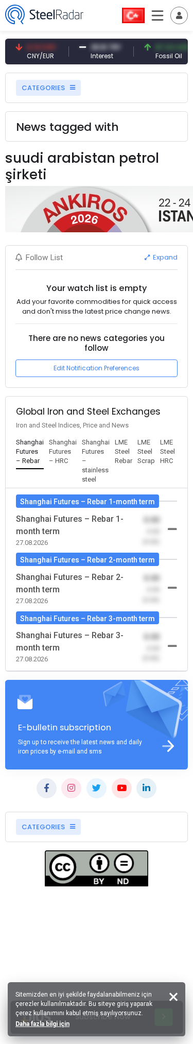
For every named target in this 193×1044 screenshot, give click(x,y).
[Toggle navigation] (179, 15)
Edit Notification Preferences (96, 368)
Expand (164, 257)
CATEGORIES (44, 88)
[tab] (30, 452)
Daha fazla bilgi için (42, 1024)
